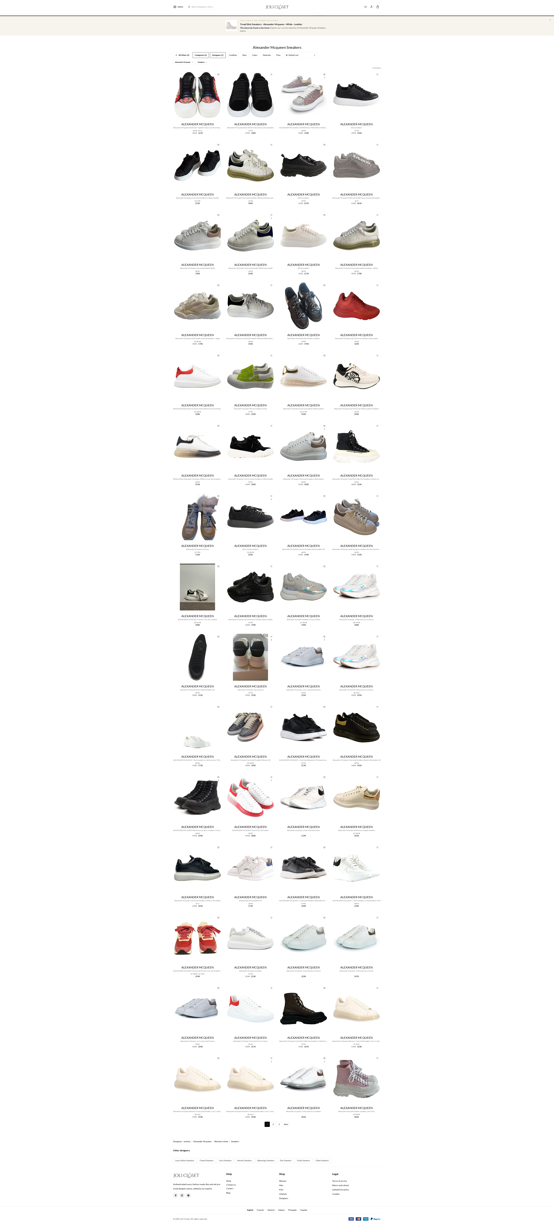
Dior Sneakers (286, 1160)
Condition (233, 55)
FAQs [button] (228, 1181)
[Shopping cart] (377, 7)
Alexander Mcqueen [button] (183, 62)
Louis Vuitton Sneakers (184, 1160)
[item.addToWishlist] (218, 74)
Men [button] (281, 1185)
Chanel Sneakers (207, 1160)
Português (292, 1210)
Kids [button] (281, 1189)
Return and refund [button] (340, 1185)
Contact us (231, 1184)
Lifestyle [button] (283, 1194)
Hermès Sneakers (244, 1160)
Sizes (244, 55)
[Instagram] (181, 1195)
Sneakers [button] (201, 62)
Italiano (281, 1210)
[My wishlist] (365, 6)
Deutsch (271, 1210)
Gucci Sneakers (225, 1160)
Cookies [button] (335, 1194)
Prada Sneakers (303, 1160)
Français (260, 1210)
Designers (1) (217, 55)
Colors (254, 55)
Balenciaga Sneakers (265, 1160)
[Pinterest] (188, 1195)
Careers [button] (229, 1188)
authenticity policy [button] (340, 1189)
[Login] (371, 6)
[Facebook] (175, 1195)
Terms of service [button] (339, 1181)
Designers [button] (283, 1198)
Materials (267, 55)
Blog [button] (228, 1193)
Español (304, 1210)
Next (286, 1124)
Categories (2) (201, 55)
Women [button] (282, 1181)
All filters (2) (184, 55)
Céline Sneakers (322, 1160)
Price (278, 55)
